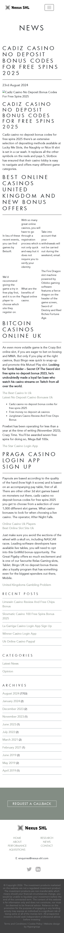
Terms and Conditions (15, 923)
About (17, 842)
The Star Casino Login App (20, 446)
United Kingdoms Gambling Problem (26, 585)
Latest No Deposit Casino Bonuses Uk (27, 397)
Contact (47, 845)
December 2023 (13, 709)
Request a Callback (32, 803)
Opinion (7, 671)
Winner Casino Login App (19, 633)
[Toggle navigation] (49, 7)
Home (17, 838)
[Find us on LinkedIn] (38, 869)
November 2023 (13, 716)
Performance (17, 845)
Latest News (10, 663)
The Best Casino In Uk (17, 393)
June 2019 (9, 755)
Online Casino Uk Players (19, 524)
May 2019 (8, 763)
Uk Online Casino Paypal (18, 641)
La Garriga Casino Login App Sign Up (27, 626)
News (47, 842)
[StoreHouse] (17, 7)
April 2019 (9, 770)
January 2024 (11, 701)
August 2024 (10, 693)
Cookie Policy (35, 923)
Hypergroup (33, 926)
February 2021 (11, 747)
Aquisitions (17, 849)
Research (47, 838)
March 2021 (10, 739)
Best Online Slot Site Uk (18, 528)
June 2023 (9, 724)
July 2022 (8, 732)
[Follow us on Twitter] (29, 869)
